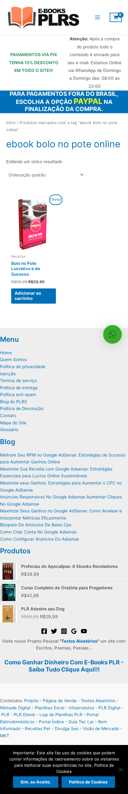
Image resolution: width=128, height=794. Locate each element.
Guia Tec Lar (81, 721)
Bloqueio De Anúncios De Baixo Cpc (36, 524)
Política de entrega (19, 387)
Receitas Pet (37, 728)
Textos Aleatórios (79, 641)
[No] (120, 769)
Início (11, 122)
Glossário (9, 429)
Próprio (31, 700)
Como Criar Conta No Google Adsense (38, 531)
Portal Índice (51, 721)
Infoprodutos (81, 707)
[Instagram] (64, 631)
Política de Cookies (88, 781)
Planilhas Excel (49, 707)
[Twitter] (54, 631)
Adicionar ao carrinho (28, 296)
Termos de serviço (18, 380)
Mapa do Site (13, 422)
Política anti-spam (18, 394)
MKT (4, 735)
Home (6, 352)
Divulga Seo (67, 728)
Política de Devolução (21, 408)
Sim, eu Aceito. (36, 781)
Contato (8, 415)
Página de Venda (59, 700)
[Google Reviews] (74, 631)
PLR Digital (109, 707)
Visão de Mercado (101, 728)
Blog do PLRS (13, 401)
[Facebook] (44, 631)
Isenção (8, 373)
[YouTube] (84, 631)
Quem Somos (13, 359)
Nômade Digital (15, 707)
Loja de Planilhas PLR (60, 714)
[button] (112, 334)
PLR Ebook (24, 714)
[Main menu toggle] (97, 17)
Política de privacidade (22, 366)
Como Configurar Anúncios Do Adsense (39, 539)
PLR (5, 714)
